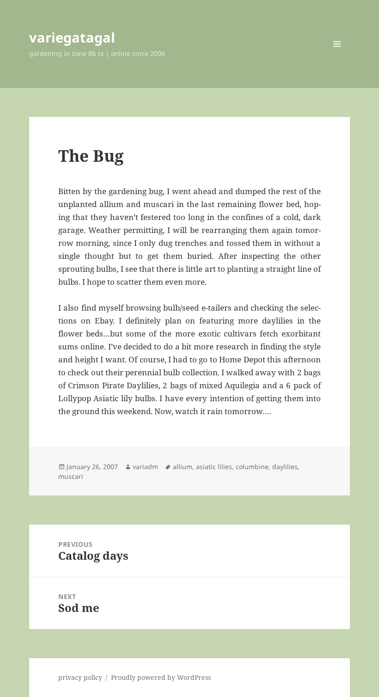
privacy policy (80, 677)
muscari (70, 476)
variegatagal (72, 37)
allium (182, 466)
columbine (252, 466)
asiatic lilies (214, 466)
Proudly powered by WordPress (161, 677)
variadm (145, 466)
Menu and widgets (337, 56)
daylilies (285, 466)
